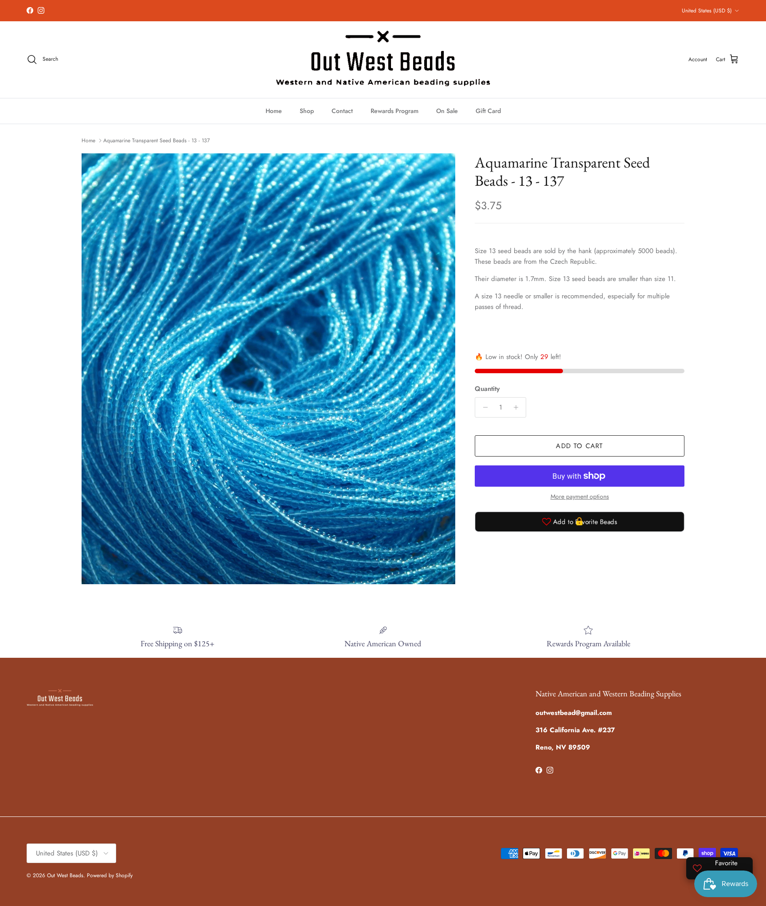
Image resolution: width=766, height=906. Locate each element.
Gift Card (488, 110)
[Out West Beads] (383, 59)
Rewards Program (394, 110)
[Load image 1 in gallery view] (268, 368)
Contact (342, 110)
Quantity (487, 389)
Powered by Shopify (110, 875)
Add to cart (579, 446)
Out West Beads (65, 875)
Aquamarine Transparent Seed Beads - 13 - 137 (156, 140)
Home (274, 110)
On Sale (447, 110)
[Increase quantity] (518, 407)
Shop (307, 110)
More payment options (580, 496)
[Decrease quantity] (483, 407)
